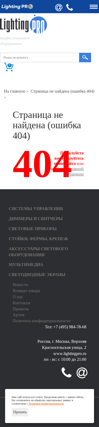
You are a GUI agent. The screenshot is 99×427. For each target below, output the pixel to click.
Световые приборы (33, 228)
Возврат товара (26, 290)
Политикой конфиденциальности (46, 403)
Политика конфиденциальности (41, 321)
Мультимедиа (26, 264)
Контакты (21, 303)
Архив (19, 314)
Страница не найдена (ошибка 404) (62, 91)
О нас (18, 297)
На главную (14, 91)
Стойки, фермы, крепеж (38, 238)
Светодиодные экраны (37, 274)
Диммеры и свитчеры (36, 218)
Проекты (21, 309)
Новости (20, 284)
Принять (20, 412)
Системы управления (36, 208)
